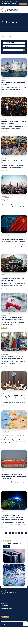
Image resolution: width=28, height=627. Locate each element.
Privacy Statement (6, 608)
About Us (4, 603)
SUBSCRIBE (5, 617)
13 (26, 533)
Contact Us (4, 606)
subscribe (22, 4)
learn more (4, 92)
